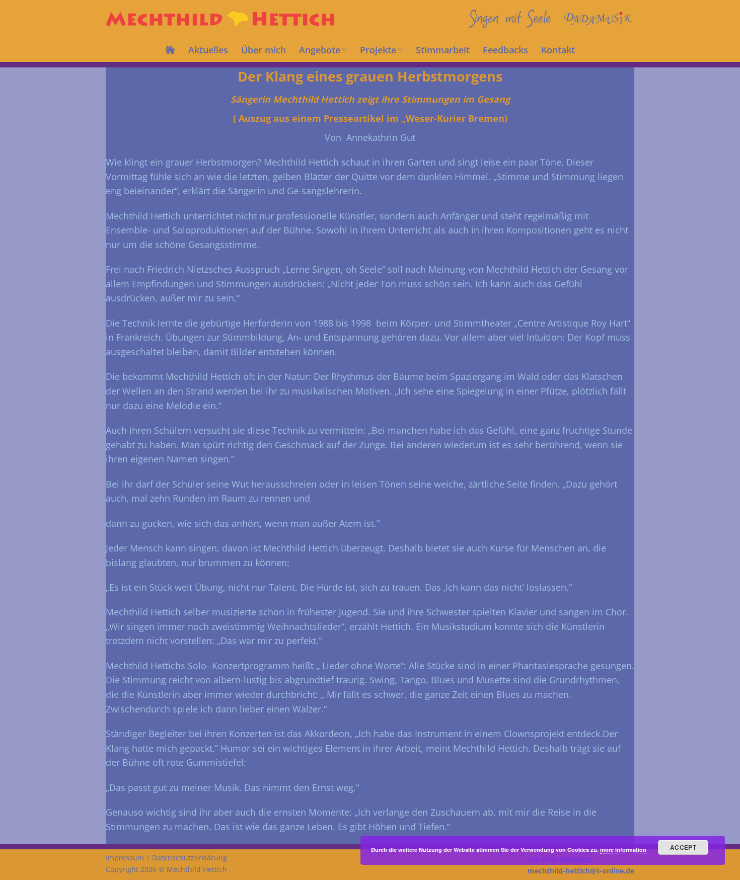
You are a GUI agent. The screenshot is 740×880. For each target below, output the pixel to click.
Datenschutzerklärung (189, 857)
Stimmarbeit (443, 50)
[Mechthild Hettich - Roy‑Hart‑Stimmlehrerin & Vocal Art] (222, 19)
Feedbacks (505, 50)
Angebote (319, 50)
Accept (683, 847)
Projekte (378, 50)
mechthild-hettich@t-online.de (581, 870)
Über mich (263, 50)
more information (623, 849)
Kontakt (558, 50)
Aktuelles (208, 50)
